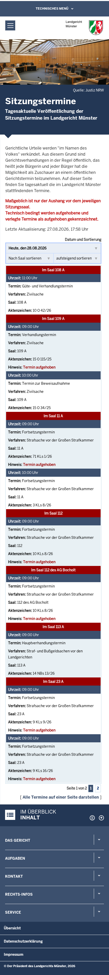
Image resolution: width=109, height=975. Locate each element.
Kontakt (14, 876)
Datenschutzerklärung (23, 941)
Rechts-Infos (19, 894)
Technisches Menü (52, 9)
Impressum (13, 954)
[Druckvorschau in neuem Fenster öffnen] (91, 818)
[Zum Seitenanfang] (100, 818)
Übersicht (12, 928)
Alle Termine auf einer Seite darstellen (61, 797)
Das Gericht (17, 840)
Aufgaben (15, 858)
